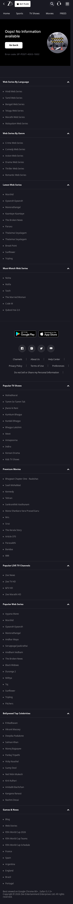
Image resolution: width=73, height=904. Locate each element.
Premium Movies (12, 469)
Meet (7, 433)
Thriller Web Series (14, 168)
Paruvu (8, 226)
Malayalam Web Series (16, 123)
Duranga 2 (10, 671)
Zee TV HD (10, 581)
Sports (19, 13)
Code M (9, 303)
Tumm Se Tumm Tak (15, 401)
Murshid (9, 194)
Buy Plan (24, 4)
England (9, 870)
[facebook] (21, 348)
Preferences (57, 366)
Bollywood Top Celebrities (16, 713)
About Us (33, 359)
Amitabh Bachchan (14, 787)
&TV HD (9, 588)
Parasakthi (10, 543)
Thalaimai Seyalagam (16, 233)
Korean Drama (12, 453)
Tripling (9, 258)
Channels (16, 359)
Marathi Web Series (15, 117)
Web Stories (11, 825)
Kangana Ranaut (13, 793)
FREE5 (63, 13)
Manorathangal (13, 207)
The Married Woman (15, 297)
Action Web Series (14, 155)
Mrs (7, 517)
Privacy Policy (14, 366)
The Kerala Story (13, 530)
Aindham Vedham (14, 652)
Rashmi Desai (12, 800)
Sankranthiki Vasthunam (17, 504)
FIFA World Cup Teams (16, 838)
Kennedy (9, 491)
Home (6, 13)
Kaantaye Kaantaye (14, 213)
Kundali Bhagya (13, 421)
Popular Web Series (13, 604)
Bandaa (9, 549)
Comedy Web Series (15, 149)
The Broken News (14, 220)
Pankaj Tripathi (12, 755)
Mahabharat (11, 395)
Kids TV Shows (12, 459)
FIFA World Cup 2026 (15, 832)
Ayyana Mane (12, 613)
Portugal (9, 883)
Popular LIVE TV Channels (16, 566)
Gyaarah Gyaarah (14, 200)
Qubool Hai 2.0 (12, 310)
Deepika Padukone (14, 735)
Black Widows (12, 665)
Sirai (7, 523)
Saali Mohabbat (13, 485)
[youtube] (49, 348)
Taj (6, 684)
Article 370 (10, 536)
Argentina (10, 864)
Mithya (8, 678)
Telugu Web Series (14, 110)
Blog (7, 819)
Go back (13, 45)
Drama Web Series (14, 162)
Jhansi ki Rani (11, 408)
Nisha (8, 278)
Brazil (8, 877)
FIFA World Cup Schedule (17, 845)
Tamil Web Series (13, 98)
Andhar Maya (12, 639)
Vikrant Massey (12, 729)
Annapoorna (11, 440)
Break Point (11, 245)
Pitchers (9, 703)
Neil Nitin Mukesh (14, 774)
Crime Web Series (14, 143)
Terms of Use (35, 366)
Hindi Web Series (13, 91)
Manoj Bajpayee (13, 748)
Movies (50, 13)
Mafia (8, 284)
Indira (8, 446)
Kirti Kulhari (11, 780)
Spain (8, 857)
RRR (7, 555)
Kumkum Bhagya (13, 414)
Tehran (8, 498)
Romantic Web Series (15, 175)
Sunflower (10, 252)
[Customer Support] (59, 4)
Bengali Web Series (14, 104)
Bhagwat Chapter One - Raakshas (21, 478)
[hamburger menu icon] (67, 4)
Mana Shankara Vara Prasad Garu (22, 511)
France (8, 851)
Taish (7, 290)
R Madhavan (11, 723)
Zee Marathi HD (13, 594)
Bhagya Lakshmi (13, 427)
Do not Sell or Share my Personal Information (35, 372)
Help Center (53, 359)
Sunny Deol (10, 768)
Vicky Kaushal (12, 761)
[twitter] (40, 348)
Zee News (10, 575)
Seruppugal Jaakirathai (16, 646)
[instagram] (30, 348)
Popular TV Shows (12, 386)
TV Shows (34, 13)
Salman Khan (11, 742)
